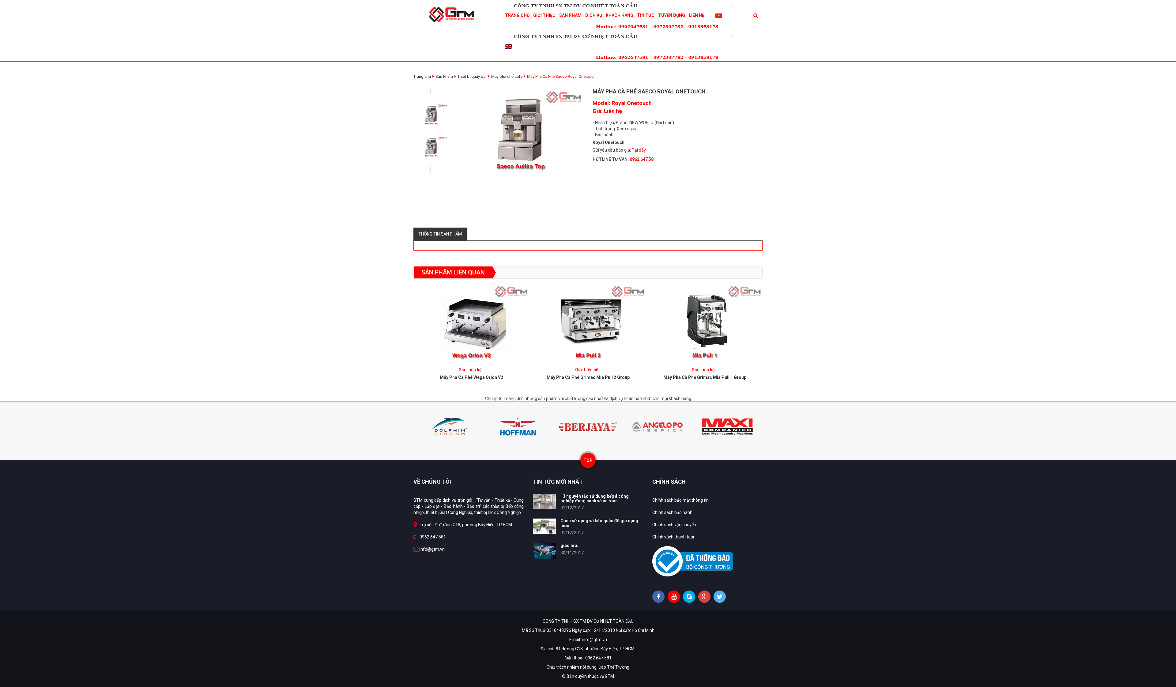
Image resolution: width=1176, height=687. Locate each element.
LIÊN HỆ (696, 15)
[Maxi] (658, 426)
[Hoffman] (448, 426)
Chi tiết (471, 320)
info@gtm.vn (432, 549)
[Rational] (727, 426)
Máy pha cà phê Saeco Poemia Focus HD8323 (705, 377)
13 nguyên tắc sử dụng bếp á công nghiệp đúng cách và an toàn (594, 498)
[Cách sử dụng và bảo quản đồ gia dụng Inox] (544, 526)
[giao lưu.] (544, 551)
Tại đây (639, 150)
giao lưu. (569, 545)
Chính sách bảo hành (672, 512)
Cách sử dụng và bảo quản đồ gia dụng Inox (599, 523)
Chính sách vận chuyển (674, 524)
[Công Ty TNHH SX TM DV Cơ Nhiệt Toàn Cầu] (453, 14)
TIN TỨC (645, 15)
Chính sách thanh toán (673, 536)
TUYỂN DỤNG (671, 15)
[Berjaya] (518, 426)
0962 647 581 (433, 536)
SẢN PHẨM (570, 15)
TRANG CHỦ (517, 15)
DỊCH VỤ (593, 15)
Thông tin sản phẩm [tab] (440, 234)
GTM (609, 676)
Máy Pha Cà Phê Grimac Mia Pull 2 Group (471, 377)
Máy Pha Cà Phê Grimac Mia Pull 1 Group (588, 377)
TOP (588, 460)
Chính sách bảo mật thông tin (680, 500)
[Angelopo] (588, 426)
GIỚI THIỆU (544, 15)
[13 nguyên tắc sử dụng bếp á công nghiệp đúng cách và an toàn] (544, 501)
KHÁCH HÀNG (619, 15)
